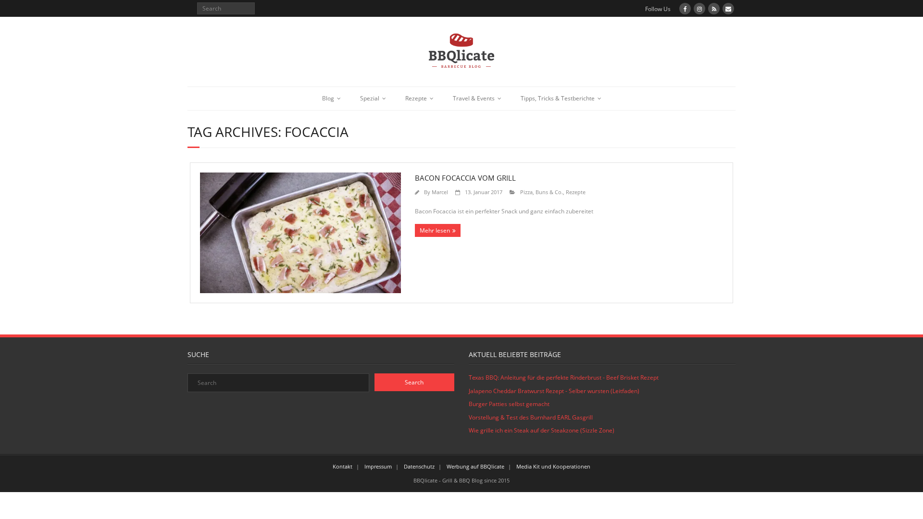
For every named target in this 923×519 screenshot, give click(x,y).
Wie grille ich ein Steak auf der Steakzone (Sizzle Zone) (541, 430)
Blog (328, 98)
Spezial (369, 98)
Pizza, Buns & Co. (541, 192)
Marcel (440, 192)
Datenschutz (419, 466)
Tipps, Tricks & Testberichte (558, 98)
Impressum (378, 466)
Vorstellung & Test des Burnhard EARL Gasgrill (531, 417)
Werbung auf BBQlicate (475, 466)
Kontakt (342, 466)
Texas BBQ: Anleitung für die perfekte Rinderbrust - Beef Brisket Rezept (564, 377)
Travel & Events (474, 98)
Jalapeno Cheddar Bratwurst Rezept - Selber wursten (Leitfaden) (554, 391)
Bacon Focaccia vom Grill (465, 178)
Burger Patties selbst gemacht (509, 404)
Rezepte (416, 98)
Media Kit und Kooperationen (553, 466)
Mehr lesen (435, 230)
